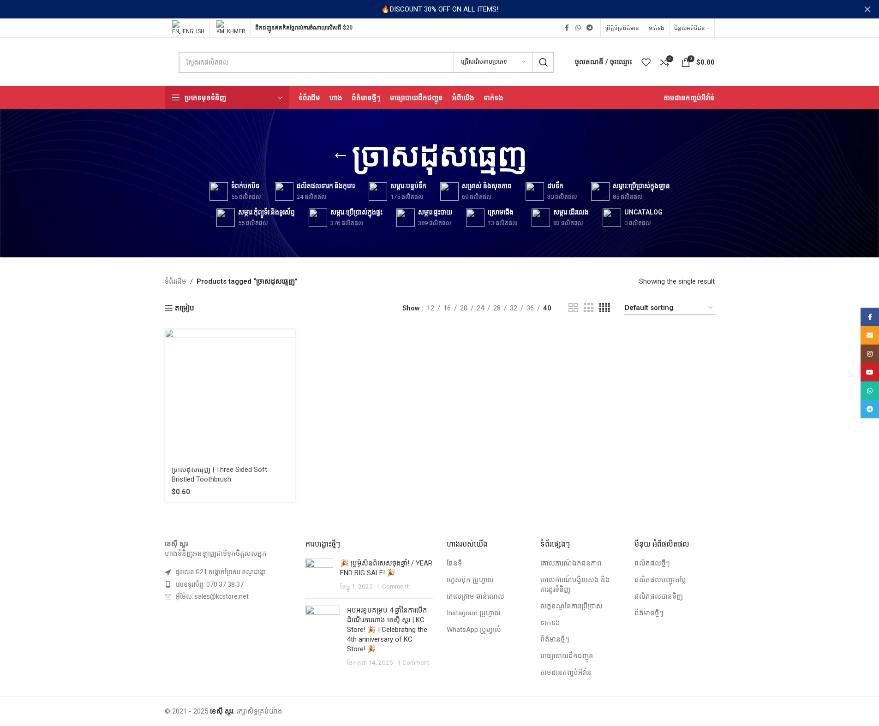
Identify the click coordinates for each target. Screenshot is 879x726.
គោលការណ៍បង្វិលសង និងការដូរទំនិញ (575, 585)
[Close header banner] (867, 9)
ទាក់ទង (550, 623)
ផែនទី (454, 563)
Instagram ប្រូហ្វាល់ (474, 613)
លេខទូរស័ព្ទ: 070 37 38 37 (210, 584)
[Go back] (340, 156)
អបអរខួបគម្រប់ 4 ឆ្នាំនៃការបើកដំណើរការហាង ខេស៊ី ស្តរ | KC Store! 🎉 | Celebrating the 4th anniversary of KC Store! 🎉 (387, 629)
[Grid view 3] (588, 308)
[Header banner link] (439, 9)
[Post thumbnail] (319, 575)
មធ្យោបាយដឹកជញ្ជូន (566, 656)
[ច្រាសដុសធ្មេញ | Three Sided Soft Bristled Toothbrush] (230, 394)
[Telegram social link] (590, 28)
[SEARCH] (543, 62)
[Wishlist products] (646, 62)
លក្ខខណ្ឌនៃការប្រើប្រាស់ (571, 606)
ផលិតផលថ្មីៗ (652, 563)
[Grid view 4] (604, 308)
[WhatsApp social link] (578, 28)
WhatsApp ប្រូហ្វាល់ (474, 629)
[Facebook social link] (567, 28)
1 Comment (393, 586)
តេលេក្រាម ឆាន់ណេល (475, 596)
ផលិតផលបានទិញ (658, 596)
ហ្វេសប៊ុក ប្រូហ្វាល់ (470, 580)
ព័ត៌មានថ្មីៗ (554, 639)
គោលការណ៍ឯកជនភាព (571, 563)
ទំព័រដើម (175, 281)
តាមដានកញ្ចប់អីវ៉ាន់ (566, 672)
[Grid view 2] (573, 308)
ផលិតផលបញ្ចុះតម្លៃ (660, 580)
